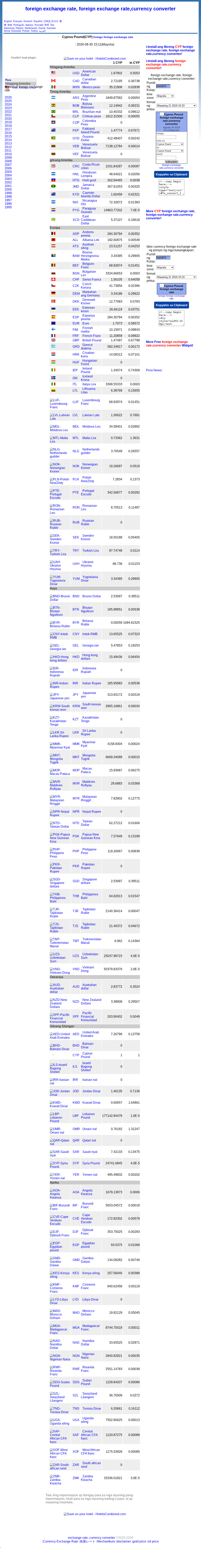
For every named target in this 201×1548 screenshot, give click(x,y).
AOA (76, 1192)
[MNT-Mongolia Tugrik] (60, 762)
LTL (75, 390)
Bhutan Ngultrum (87, 609)
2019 (8, 122)
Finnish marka (87, 329)
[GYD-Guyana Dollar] (53, 138)
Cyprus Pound (86, 1055)
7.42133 (116, 1151)
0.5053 (135, 73)
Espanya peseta (88, 317)
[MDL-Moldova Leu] (60, 430)
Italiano (29, 25)
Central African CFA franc (89, 1435)
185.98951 (114, 609)
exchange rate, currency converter (91, 1537)
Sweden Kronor (87, 537)
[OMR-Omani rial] (60, 1132)
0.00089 (134, 1435)
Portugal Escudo (87, 492)
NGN (76, 1355)
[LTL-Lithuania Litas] (53, 390)
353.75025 (114, 1231)
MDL (76, 426)
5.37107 (116, 219)
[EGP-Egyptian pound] (60, 1250)
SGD (76, 881)
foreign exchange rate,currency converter (171, 166)
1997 (8, 200)
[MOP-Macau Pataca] (60, 773)
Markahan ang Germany (90, 293)
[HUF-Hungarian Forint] (53, 362)
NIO (75, 202)
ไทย (52, 25)
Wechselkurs (106, 1541)
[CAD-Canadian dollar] (53, 81)
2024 (8, 104)
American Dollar (88, 73)
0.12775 (134, 798)
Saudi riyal (89, 1151)
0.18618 (134, 219)
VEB (76, 146)
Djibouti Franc (87, 1231)
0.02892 (134, 426)
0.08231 (134, 105)
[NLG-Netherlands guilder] (60, 456)
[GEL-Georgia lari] (60, 649)
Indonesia (9, 28)
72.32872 (115, 202)
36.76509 (115, 1395)
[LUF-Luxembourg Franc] (60, 407)
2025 (8, 101)
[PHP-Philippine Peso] (60, 856)
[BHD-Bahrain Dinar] (60, 1049)
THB (76, 896)
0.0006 (135, 1192)
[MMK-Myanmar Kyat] (60, 747)
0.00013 (134, 1420)
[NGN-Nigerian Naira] (60, 1359)
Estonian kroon (88, 309)
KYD (76, 194)
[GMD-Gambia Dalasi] (60, 1265)
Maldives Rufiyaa (88, 783)
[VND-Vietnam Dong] (60, 972)
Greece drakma (87, 346)
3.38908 (116, 1001)
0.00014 (134, 146)
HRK (76, 354)
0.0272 (135, 1395)
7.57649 (116, 836)
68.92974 (115, 265)
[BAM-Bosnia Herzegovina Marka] (53, 256)
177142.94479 (112, 1115)
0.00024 (134, 744)
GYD (76, 138)
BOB (76, 105)
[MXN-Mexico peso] (53, 87)
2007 (8, 164)
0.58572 (134, 323)
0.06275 (134, 770)
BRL (76, 111)
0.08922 (134, 335)
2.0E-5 (135, 969)
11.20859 (115, 335)
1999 (8, 193)
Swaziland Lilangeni (89, 1395)
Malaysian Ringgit (89, 798)
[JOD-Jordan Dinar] (60, 1094)
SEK (76, 537)
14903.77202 (113, 210)
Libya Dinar (90, 1299)
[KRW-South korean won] (60, 709)
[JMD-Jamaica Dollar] (53, 186)
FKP (76, 130)
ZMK (76, 1478)
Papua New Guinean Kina (90, 836)
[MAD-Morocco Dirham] (60, 1318)
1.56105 (116, 279)
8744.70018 (114, 1327)
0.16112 (134, 1408)
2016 (8, 132)
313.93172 (114, 694)
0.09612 (134, 111)
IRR (75, 1079)
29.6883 (116, 783)
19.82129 (115, 1312)
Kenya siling (91, 1273)
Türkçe (34, 31)
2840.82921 (114, 1355)
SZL (76, 1395)
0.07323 (134, 634)
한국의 (54, 21)
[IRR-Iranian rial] (60, 1083)
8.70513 (116, 507)
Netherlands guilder (90, 451)
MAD (76, 1312)
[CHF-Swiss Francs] (53, 279)
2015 (8, 136)
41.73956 (115, 285)
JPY (76, 694)
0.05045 (134, 1312)
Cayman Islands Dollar (90, 194)
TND (76, 1408)
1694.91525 (131, 622)
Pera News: (154, 370)
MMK (76, 744)
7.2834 (117, 479)
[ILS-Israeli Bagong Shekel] (60, 1072)
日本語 (47, 21)
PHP (76, 851)
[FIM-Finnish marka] (53, 329)
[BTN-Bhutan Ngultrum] (60, 614)
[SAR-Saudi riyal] (60, 1155)
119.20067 (115, 851)
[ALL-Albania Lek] (53, 240)
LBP (76, 1115)
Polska (25, 31)
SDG (76, 1382)
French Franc (91, 335)
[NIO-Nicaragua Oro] (53, 202)
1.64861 (134, 1102)
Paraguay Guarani (88, 210)
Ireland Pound (86, 370)
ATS (76, 246)
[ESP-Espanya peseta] (53, 317)
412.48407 (114, 138)
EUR (76, 323)
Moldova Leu (91, 426)
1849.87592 (114, 97)
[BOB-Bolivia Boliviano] (53, 105)
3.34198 (116, 293)
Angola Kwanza (86, 1192)
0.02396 (134, 285)
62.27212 (115, 823)
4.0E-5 (135, 956)
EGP (76, 1245)
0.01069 (134, 1245)
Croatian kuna (87, 354)
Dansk (41, 28)
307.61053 (114, 186)
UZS (76, 956)
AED (76, 1034)
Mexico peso (91, 87)
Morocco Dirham (87, 1312)
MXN (76, 87)
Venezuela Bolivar (89, 146)
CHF (76, 279)
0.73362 (116, 438)
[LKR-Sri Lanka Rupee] (60, 736)
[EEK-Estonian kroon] (53, 309)
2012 (8, 147)
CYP (76, 1055)
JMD (76, 186)
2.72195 (116, 81)
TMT (76, 941)
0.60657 (116, 1102)
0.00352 (134, 233)
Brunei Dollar (91, 596)
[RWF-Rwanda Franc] (60, 1374)
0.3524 (135, 986)
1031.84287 (114, 166)
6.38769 (116, 390)
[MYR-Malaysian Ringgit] (60, 803)
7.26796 (116, 1034)
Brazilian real (91, 111)
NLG (76, 451)
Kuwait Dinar (91, 1102)
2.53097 (116, 596)
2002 (8, 182)
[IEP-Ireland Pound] (53, 370)
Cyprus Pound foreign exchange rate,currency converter (171, 119)
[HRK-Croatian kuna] (53, 354)
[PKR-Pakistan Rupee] (60, 871)
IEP (75, 370)
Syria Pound (91, 1163)
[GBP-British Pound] (53, 340)
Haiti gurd (89, 180)
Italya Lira (89, 384)
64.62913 (115, 896)
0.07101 (134, 354)
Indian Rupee (91, 683)
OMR (76, 1129)
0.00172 (134, 346)
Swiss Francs (91, 279)
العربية (42, 31)
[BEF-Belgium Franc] (53, 265)
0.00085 (134, 1451)
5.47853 (116, 645)
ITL (75, 384)
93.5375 (116, 1245)
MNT (76, 757)
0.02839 (134, 87)
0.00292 (134, 492)
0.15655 (134, 390)
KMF (76, 1286)
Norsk (7, 31)
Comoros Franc (88, 1286)
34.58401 (115, 426)
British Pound (91, 340)
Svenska (51, 28)
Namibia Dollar (87, 1342)
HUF (76, 362)
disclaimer (124, 1541)
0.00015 (134, 757)
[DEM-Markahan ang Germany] (53, 293)
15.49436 (115, 657)
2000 (8, 189)
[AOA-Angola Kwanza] (60, 1197)
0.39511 (134, 596)
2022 (8, 111)
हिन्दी (47, 25)
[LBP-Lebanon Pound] (60, 1121)
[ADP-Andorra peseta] (53, 233)
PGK (76, 836)
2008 (8, 161)
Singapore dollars (89, 881)
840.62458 (114, 1286)
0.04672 (134, 926)
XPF (76, 1016)
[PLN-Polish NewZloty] (60, 483)
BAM (76, 256)
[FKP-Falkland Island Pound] (53, 130)
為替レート (87, 1541)
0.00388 (134, 1273)
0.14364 (134, 941)
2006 (8, 168)
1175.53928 (114, 1451)
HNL (76, 174)
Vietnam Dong (87, 969)
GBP (76, 340)
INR (75, 683)
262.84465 (114, 180)
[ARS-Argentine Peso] (53, 97)
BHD (76, 1045)
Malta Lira (89, 438)
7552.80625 (114, 1420)
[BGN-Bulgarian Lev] (53, 273)
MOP (76, 770)
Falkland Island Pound (90, 130)
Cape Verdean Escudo (87, 1218)
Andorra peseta (87, 233)
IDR (75, 670)
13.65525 (115, 634)
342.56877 (114, 492)
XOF (76, 1451)
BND (76, 596)
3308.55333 (114, 384)
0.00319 (134, 694)
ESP (76, 317)
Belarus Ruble (87, 622)
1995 (8, 207)
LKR (76, 732)
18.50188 (115, 537)
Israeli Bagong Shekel (86, 1066)
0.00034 (134, 706)
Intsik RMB (90, 634)
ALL (75, 240)
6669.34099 (114, 757)
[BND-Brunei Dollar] (60, 599)
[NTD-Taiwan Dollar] (60, 826)
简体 (9, 25)
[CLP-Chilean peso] (53, 116)
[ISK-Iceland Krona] (53, 378)
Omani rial (89, 1129)
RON (76, 507)
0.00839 (134, 851)
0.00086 (134, 1382)
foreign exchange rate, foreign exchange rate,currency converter (100, 8)
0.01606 (134, 823)
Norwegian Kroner (89, 466)
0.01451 (134, 265)
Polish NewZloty (87, 479)
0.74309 (134, 370)
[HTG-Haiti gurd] (53, 180)
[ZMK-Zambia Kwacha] (60, 1483)
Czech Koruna (86, 285)
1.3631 (135, 438)
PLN (76, 479)
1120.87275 (114, 1435)
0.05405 (134, 537)
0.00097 (134, 166)
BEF (76, 265)
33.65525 (115, 1342)
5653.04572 (114, 1205)
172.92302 (114, 1218)
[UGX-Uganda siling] (60, 1423)
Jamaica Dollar (87, 186)
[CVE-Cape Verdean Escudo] (60, 1224)
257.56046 (114, 1273)
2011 (8, 150)
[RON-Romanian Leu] (60, 512)
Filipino (20, 28)
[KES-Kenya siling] (60, 1276)
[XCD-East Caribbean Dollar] (53, 219)
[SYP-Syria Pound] (60, 1166)
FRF (76, 335)
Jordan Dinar (91, 1091)
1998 (8, 196)
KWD (76, 1102)
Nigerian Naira (87, 1355)
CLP (76, 116)
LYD (76, 1299)
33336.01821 (113, 1478)
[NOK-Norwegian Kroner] (60, 471)
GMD (76, 1260)
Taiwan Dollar (86, 823)
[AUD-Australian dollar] (60, 992)
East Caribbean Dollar (88, 220)
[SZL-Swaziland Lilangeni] (60, 1400)
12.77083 (115, 301)
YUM (76, 578)
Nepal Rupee (91, 811)
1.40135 (116, 1091)
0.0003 (135, 273)
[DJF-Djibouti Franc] (60, 1235)
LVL (75, 415)
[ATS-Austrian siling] (53, 246)
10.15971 (115, 329)
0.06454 (134, 657)
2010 (8, 154)
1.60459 (116, 194)
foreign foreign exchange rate (97, 37)
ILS (75, 1066)
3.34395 (116, 256)
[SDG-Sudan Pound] (60, 1385)
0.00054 (134, 97)
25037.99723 (113, 956)
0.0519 (135, 466)
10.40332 (115, 111)
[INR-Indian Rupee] (60, 686)
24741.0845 (114, 1163)
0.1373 (135, 479)
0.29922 (134, 293)
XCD (76, 219)
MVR (76, 783)
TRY (76, 550)
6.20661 (116, 1408)
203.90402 (114, 1016)
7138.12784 (114, 146)
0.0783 (135, 301)
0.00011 (134, 1327)
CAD (76, 81)
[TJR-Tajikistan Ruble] (60, 916)
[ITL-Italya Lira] (53, 384)
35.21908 (115, 87)
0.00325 (134, 186)
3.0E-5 (135, 1478)
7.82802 (116, 798)
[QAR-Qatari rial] (60, 1144)
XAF (76, 1435)
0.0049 (135, 1016)
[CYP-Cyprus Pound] (53, 1055)
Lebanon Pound (88, 1115)
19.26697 (115, 466)
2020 (8, 118)
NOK (76, 466)
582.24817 (114, 346)
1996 (8, 203)
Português (18, 25)
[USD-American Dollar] (53, 73)
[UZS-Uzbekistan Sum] (60, 961)
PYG (76, 210)
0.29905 (134, 256)
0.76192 (116, 1129)
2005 (8, 171)
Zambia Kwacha (87, 1478)
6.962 (118, 941)
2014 (8, 140)
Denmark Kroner (88, 301)
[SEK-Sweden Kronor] (60, 542)
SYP (76, 1163)
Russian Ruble (87, 522)
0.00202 (134, 1174)
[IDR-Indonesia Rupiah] (60, 675)
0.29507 (134, 1001)
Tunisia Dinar (91, 1408)
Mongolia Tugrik (88, 757)
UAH (76, 563)
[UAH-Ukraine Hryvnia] (60, 569)
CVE (76, 1218)
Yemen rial (89, 1174)
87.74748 (115, 550)
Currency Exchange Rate (60, 1541)
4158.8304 (114, 744)
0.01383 (134, 202)
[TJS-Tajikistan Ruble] (60, 931)
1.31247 (134, 1129)
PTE (76, 492)
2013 (8, 143)
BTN (76, 609)
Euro (85, 323)
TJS (75, 926)
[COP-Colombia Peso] (53, 122)
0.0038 (135, 180)
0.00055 (134, 116)
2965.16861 (114, 706)
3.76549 (116, 451)
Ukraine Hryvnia (87, 563)
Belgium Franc (87, 265)
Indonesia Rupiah (88, 670)
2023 (8, 108)
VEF (76, 154)
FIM (75, 329)
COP (76, 122)
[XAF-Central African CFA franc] (60, 1442)
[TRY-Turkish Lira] (60, 554)
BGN (76, 273)
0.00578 (134, 1218)
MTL (76, 438)
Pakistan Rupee (88, 866)
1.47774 (116, 130)
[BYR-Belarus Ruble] (60, 626)
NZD (76, 1001)
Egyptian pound (88, 1244)
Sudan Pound (86, 1382)
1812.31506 (114, 116)
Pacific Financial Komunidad (89, 1016)
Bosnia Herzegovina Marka (90, 256)
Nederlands (31, 28)
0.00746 (134, 1260)
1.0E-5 (135, 1115)
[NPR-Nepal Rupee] (60, 815)
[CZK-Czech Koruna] (53, 285)
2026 (8, 97)
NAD (76, 1342)
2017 (8, 129)
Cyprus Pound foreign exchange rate (171, 289)
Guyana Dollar (87, 138)
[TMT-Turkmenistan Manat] (60, 946)
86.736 (117, 563)
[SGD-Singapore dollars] (60, 886)
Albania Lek (90, 240)
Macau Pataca (86, 770)
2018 (8, 125)
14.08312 (115, 354)
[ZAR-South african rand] (60, 1468)
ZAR (76, 1464)
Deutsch (28, 21)
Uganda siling (87, 1419)
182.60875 (114, 240)
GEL (76, 645)
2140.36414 (114, 911)
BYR (76, 622)
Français (17, 21)
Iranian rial (89, 1079)
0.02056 (134, 174)
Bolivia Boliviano (87, 105)
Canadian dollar (88, 81)
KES (76, 1273)
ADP (76, 233)
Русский (39, 25)
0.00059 (116, 622)
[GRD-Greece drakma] (53, 346)
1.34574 (116, 370)
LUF (76, 402)
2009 (8, 157)
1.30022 (116, 415)
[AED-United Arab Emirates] (60, 1037)
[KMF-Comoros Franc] (60, 1291)
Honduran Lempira (88, 174)
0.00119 (134, 1286)
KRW (76, 706)
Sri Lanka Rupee (88, 732)
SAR (76, 1151)
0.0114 (135, 550)
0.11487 (134, 507)
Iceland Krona (87, 378)
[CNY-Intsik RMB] (60, 637)
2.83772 (116, 986)
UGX (76, 1420)
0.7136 (135, 1091)
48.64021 (115, 174)
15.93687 (115, 770)
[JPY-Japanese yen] (60, 698)
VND (76, 969)
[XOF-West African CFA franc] (60, 1457)
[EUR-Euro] (53, 323)
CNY (76, 634)
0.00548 (134, 240)
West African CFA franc (90, 1451)
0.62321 (134, 194)
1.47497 (116, 340)
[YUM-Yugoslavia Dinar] (60, 584)
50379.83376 (113, 969)
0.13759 (134, 1034)
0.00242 (134, 138)
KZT (76, 719)
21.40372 (115, 926)
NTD (76, 823)
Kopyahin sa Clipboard (171, 174)
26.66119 (115, 309)
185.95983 (114, 683)
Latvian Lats (90, 415)
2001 (8, 186)
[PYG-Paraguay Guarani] (53, 210)
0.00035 (134, 1355)
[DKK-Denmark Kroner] (53, 301)
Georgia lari (90, 645)
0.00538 (134, 609)
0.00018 (134, 1205)
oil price (153, 1541)
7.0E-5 (135, 210)
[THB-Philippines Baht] (60, 901)
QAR (76, 1140)
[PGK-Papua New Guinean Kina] (60, 841)
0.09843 (134, 329)
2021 (8, 115)
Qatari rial (89, 1140)
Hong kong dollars (89, 656)
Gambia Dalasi (87, 1259)
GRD (76, 346)
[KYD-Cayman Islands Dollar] (53, 194)
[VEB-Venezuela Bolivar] (53, 146)
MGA (76, 1327)
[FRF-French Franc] (53, 336)
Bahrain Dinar (87, 1045)
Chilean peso (91, 116)
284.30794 (114, 233)
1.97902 (116, 73)
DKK (76, 301)
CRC (76, 166)
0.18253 (134, 645)
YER (76, 1174)
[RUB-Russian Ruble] (60, 527)
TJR (76, 911)
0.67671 (134, 130)
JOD (76, 1091)
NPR (76, 811)
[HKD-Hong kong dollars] (60, 660)
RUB (76, 522)
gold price (139, 1541)
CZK (76, 285)
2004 (8, 175)
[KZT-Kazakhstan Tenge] (60, 724)
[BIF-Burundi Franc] (60, 1209)
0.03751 (134, 309)
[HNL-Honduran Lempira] (53, 174)
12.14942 (115, 105)
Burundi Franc (87, 1205)
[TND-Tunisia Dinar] (60, 1412)
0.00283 (134, 1231)
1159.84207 (114, 1382)
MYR (76, 798)
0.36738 (134, 81)
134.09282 (114, 1260)
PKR (76, 866)
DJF (76, 1231)
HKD (76, 657)
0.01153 (134, 563)
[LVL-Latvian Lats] (60, 418)
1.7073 (117, 323)
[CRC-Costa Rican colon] (53, 166)
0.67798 (134, 340)
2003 (8, 179)
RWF (76, 1369)
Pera (8, 80)
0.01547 (134, 896)
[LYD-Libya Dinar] (60, 1303)
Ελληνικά (16, 31)
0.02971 (134, 1342)
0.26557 (134, 451)
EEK (76, 309)
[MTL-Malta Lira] (60, 441)
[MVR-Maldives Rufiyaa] (60, 788)
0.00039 (134, 1369)
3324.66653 (114, 273)
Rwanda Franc (87, 1369)
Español (38, 21)
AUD (76, 986)
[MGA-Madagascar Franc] (60, 1333)
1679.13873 (114, 1192)
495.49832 (114, 1174)
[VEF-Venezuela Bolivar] (53, 154)
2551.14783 (114, 1369)
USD (76, 73)
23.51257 (115, 246)
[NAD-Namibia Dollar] (60, 1348)
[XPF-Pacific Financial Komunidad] (60, 1022)
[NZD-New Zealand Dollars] (60, 1007)
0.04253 (134, 246)
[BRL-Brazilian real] (53, 112)
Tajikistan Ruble (88, 911)
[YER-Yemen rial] (60, 1178)
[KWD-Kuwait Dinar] (60, 1106)
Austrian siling (87, 246)
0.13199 (134, 836)
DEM (76, 293)
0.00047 (134, 911)
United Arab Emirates (90, 1034)
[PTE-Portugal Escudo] (60, 497)
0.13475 (134, 1151)
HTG (76, 180)
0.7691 (135, 415)
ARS (76, 97)
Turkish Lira (90, 550)
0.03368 (134, 783)
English (8, 21)
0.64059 (134, 279)
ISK (75, 378)
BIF (75, 1205)
